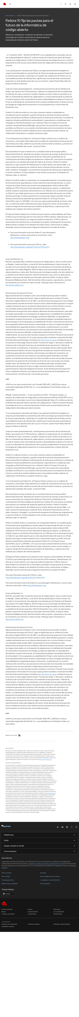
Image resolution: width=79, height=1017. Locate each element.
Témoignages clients (8, 880)
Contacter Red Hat (33, 911)
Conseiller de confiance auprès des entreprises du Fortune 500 (46, 863)
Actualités (43, 873)
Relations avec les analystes (10, 883)
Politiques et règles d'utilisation (62, 924)
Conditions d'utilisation (34, 924)
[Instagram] (76, 828)
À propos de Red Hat (7, 909)
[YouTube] (62, 828)
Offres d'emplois (45, 883)
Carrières (30, 909)
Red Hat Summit (58, 914)
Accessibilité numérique (8, 926)
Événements (57, 909)
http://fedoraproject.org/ (19, 238)
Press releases (10, 15)
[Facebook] (67, 828)
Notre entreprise (6, 873)
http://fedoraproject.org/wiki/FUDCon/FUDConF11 (29, 247)
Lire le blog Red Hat (59, 911)
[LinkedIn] (58, 828)
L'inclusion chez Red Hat (8, 914)
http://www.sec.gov (48, 340)
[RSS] (19, 735)
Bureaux (4, 911)
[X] (72, 828)
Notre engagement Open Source (50, 876)
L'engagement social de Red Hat (50, 880)
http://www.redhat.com (14, 285)
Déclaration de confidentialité (9, 924)
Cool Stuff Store (32, 914)
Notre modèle (6, 876)
